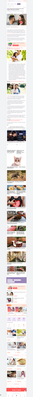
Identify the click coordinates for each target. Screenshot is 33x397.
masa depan (21, 75)
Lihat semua (24, 305)
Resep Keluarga (9, 381)
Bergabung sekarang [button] (15, 45)
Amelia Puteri (16, 26)
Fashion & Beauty (19, 381)
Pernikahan (8, 352)
